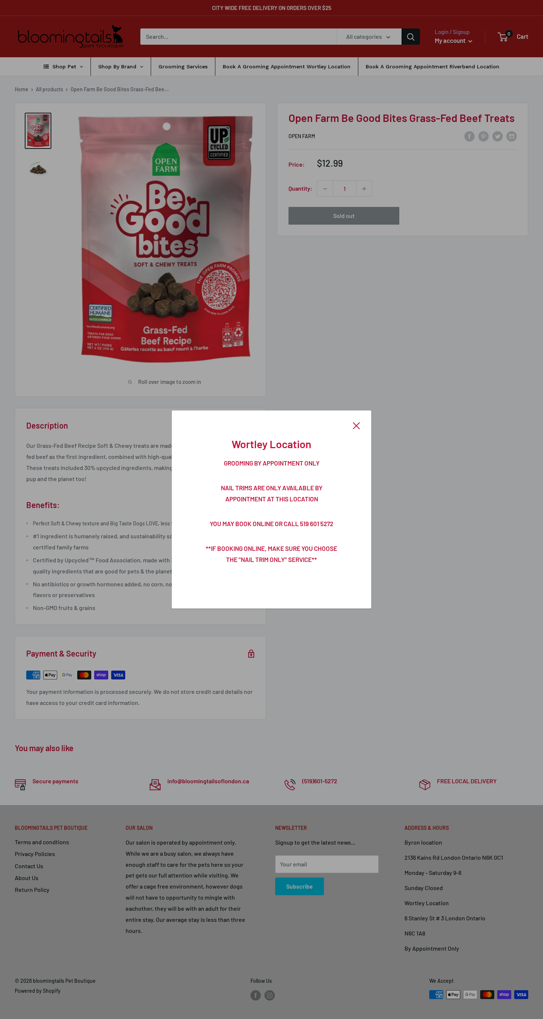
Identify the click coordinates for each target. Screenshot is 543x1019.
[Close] (356, 424)
